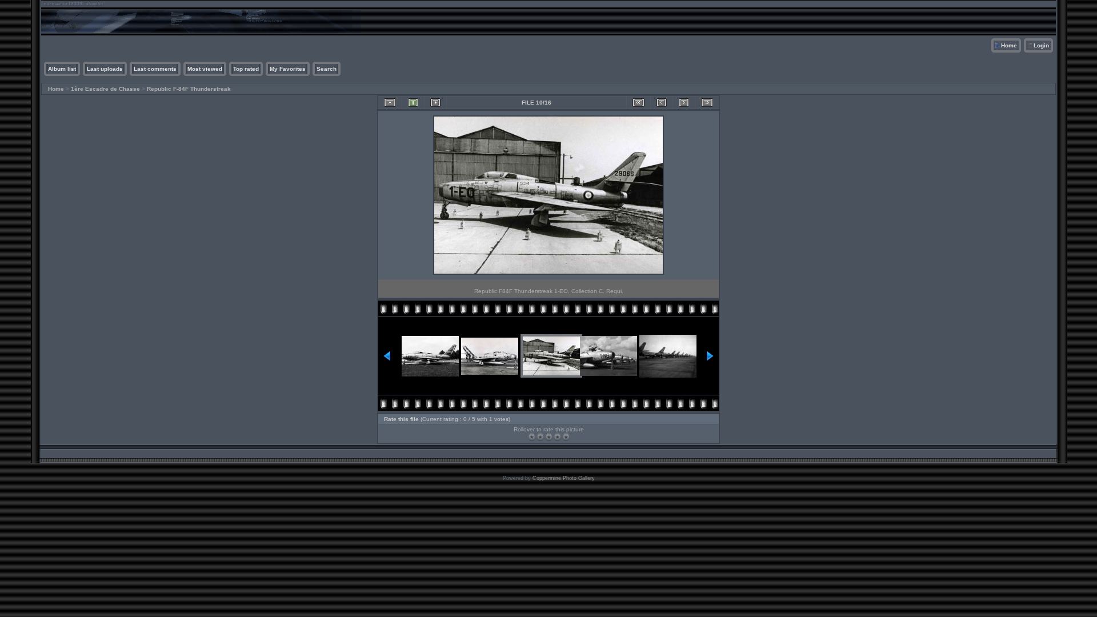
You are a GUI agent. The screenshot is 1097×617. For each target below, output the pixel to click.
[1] (531, 436)
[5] (566, 436)
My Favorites (288, 69)
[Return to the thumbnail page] (390, 103)
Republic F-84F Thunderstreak (189, 89)
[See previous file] (661, 103)
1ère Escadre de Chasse (105, 89)
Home (1009, 45)
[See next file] (684, 103)
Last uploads (105, 69)
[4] (557, 436)
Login (1041, 45)
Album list (62, 69)
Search (327, 69)
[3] (549, 436)
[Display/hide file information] (413, 103)
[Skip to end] (707, 103)
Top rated (246, 69)
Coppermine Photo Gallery (564, 478)
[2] (540, 436)
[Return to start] (638, 103)
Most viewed (204, 69)
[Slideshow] (435, 103)
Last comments (155, 69)
